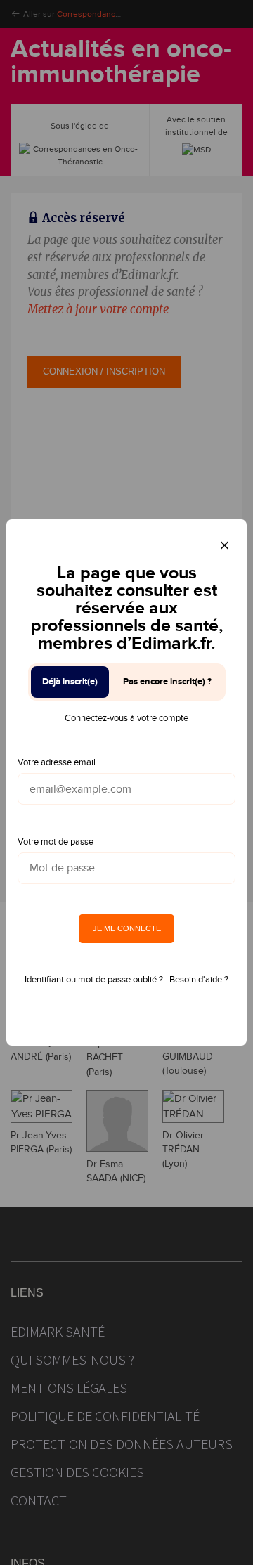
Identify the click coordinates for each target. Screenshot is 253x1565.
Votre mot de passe (55, 842)
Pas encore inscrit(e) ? (167, 681)
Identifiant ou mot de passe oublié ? (94, 979)
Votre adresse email (57, 762)
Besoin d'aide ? (198, 979)
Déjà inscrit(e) (70, 681)
